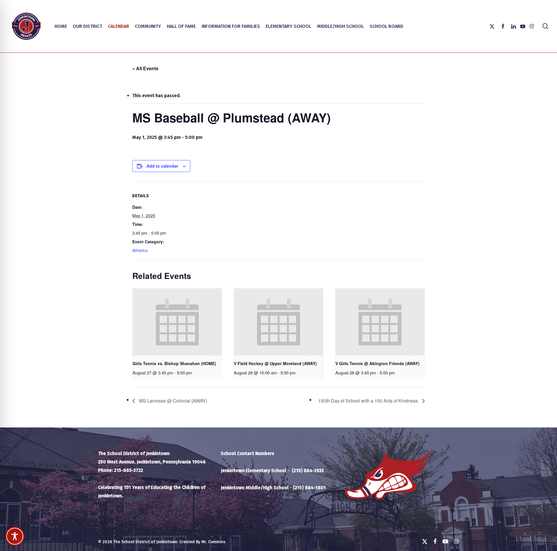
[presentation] (177, 322)
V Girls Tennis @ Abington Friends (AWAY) (377, 363)
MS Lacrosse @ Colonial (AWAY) (172, 400)
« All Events (145, 68)
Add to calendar (162, 166)
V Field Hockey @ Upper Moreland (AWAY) (275, 363)
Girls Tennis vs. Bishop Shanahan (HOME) (174, 363)
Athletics (140, 250)
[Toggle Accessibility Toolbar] (15, 536)
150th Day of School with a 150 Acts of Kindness (368, 400)
